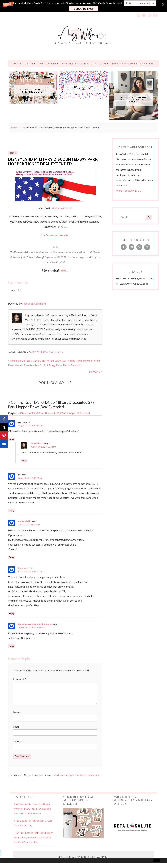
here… (63, 270)
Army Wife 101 (38, 352)
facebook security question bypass (35, 624)
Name (16, 712)
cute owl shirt (25, 521)
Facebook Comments (34, 303)
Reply (11, 439)
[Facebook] (4, 419)
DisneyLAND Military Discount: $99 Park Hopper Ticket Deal (55, 413)
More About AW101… (128, 190)
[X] (4, 427)
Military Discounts (75, 63)
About (29, 63)
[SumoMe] (4, 444)
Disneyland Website (62, 207)
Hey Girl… (94, 371)
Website (18, 741)
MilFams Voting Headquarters (132, 63)
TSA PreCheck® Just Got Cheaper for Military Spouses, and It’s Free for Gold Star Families (33, 837)
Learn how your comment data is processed (75, 774)
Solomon (22, 568)
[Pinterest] (4, 435)
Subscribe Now (83, 8)
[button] (83, 6)
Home (17, 63)
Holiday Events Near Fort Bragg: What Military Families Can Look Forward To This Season (32, 808)
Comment (19, 678)
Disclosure (99, 63)
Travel (22, 127)
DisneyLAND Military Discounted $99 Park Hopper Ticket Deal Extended (53, 161)
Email (16, 726)
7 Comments (56, 352)
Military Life (47, 63)
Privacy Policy (101, 857)
